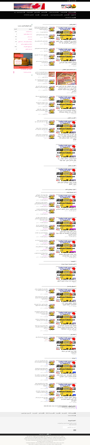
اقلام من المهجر (73, 131)
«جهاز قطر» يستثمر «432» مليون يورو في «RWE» (41, 55)
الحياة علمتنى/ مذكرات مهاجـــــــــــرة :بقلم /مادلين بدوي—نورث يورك (67, 159)
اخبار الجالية (73, 83)
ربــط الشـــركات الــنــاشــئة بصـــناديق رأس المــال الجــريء (42, 62)
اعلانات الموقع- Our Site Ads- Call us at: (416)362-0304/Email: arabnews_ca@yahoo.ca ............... (60, 406)
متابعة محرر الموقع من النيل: (26, 44)
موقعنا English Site (70, 17)
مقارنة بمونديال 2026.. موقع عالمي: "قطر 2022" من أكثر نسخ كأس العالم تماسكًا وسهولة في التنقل (41, 196)
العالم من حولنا (46, 36)
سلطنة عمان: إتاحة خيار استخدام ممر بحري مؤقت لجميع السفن (41, 240)
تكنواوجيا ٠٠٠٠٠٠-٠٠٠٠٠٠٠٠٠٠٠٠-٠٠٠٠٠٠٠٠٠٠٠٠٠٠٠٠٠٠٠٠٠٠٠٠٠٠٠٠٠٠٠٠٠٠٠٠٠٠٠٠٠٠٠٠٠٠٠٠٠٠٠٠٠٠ (60, 261)
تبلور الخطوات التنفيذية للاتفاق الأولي (41, 48)
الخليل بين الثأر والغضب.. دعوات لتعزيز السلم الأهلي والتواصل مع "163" (66, 42)
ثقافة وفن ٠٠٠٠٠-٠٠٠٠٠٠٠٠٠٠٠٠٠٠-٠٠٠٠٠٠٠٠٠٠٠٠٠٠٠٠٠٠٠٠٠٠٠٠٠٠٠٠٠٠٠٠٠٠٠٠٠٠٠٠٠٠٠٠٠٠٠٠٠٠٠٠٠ (59, 334)
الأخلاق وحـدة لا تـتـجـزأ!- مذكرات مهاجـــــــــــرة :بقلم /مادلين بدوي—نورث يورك (41, 122)
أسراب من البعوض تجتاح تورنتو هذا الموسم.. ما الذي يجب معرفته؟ (42, 103)
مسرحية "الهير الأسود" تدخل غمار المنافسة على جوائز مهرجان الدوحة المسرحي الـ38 (42, 226)
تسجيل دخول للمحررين (25, 413)
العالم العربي (73, 38)
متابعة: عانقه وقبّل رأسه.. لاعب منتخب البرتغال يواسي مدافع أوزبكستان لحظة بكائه (41, 362)
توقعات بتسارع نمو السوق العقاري (42, 34)
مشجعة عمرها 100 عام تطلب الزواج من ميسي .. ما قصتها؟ (41, 253)
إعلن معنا (64, 413)
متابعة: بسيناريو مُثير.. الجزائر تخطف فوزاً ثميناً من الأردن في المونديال (42, 391)
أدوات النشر (41, 413)
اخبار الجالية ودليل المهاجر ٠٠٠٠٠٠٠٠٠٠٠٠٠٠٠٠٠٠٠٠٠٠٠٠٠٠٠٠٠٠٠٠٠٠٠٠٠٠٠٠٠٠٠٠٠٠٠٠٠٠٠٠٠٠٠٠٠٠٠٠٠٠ (57, 69)
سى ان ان (30, 39)
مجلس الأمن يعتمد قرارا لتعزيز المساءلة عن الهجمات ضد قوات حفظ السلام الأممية (66, 233)
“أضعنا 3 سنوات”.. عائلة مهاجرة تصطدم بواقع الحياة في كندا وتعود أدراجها (42, 110)
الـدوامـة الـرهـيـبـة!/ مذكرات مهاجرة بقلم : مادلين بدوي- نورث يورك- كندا (42, 135)
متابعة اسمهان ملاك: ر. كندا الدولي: (25, 41)
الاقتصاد (74, 300)
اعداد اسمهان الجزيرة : (27, 34)
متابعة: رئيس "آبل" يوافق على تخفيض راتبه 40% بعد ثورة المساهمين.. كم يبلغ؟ (41, 290)
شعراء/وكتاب (29, 12)
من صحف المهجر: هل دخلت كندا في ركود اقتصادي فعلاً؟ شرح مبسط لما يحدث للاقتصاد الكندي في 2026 (41, 73)
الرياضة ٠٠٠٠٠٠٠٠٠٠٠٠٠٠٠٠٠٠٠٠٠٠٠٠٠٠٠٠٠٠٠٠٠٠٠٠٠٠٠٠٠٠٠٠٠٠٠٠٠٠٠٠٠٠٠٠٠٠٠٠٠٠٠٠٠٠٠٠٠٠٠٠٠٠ (60, 358)
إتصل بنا (57, 413)
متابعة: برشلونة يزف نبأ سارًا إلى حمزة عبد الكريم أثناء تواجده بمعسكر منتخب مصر (41, 376)
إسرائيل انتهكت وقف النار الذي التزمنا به (67, 63)
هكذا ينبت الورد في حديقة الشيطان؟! (69, 352)
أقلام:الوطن (36, 12)
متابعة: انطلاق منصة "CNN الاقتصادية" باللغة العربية (69, 304)
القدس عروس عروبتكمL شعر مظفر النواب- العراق (67, 183)
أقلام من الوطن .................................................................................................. (60, 166)
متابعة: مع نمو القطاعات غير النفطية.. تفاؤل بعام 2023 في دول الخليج (41, 319)
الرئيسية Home (71, 12)
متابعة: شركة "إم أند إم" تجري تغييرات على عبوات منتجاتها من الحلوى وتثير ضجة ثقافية (41, 327)
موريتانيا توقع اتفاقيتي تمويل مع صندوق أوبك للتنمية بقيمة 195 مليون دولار (41, 210)
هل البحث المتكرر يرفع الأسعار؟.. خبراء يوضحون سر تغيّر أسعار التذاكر (41, 80)
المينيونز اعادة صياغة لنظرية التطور (66, 281)
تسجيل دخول (73, 1)
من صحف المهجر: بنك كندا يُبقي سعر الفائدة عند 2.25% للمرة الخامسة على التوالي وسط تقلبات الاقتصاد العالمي (66, 88)
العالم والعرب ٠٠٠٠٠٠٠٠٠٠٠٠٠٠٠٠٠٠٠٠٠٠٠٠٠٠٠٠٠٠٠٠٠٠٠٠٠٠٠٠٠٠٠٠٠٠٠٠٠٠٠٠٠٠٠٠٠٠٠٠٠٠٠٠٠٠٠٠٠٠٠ (59, 24)
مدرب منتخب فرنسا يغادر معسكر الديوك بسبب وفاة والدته (67, 255)
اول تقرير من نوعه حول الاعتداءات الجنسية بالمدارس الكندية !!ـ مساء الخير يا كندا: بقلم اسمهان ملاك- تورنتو (67, 137)
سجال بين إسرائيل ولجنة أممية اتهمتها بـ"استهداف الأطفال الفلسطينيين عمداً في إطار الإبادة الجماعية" (41, 28)
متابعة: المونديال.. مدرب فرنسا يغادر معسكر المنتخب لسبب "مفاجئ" (66, 376)
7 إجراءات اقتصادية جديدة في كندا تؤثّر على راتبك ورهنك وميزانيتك (67, 111)
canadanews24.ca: (29, 31)
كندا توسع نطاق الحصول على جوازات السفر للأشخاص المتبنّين (41, 96)
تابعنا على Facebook (26, 69)
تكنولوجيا (73, 15)
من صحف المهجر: (28, 49)
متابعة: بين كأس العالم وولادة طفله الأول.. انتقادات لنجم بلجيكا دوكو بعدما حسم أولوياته (41, 385)
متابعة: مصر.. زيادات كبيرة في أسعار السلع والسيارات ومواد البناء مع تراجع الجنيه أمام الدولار (41, 298)
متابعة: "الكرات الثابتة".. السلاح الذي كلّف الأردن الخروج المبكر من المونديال (66, 399)
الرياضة (36, 15)
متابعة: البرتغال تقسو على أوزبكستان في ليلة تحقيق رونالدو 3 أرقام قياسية (41, 369)
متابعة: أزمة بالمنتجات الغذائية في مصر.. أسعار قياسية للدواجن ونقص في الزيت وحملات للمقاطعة (66, 327)
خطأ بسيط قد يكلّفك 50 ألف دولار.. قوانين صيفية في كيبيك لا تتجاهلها (41, 86)
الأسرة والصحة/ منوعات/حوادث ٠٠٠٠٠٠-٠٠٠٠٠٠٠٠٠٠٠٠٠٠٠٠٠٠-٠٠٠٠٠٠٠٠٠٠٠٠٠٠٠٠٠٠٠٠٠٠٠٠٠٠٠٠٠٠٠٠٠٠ (57, 264)
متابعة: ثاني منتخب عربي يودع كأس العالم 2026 (42, 398)
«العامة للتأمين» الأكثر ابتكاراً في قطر (41, 41)
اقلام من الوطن (73, 179)
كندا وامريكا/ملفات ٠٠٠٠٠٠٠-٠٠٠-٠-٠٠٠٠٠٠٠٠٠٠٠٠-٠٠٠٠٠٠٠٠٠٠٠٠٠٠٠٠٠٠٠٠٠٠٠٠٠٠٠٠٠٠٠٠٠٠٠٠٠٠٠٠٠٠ (58, 192)
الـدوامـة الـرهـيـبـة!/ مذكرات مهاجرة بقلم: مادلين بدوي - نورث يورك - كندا (41, 128)
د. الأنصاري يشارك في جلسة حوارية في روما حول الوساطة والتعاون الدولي (41, 203)
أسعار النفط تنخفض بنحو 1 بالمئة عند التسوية (41, 233)
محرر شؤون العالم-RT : (27, 47)
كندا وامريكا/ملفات (72, 206)
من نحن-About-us (50, 413)
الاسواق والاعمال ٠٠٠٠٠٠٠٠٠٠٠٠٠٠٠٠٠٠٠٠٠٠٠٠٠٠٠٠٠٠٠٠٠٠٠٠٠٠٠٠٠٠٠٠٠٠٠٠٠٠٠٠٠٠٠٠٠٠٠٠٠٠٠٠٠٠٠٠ (59, 286)
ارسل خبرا (34, 413)
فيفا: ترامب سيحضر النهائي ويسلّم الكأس (42, 247)
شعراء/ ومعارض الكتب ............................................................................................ (59, 189)
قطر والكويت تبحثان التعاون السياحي (66, 209)
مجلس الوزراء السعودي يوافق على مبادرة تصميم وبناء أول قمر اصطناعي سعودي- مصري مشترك (41, 219)
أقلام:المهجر (43, 12)
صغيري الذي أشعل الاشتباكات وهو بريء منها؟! (42, 337)
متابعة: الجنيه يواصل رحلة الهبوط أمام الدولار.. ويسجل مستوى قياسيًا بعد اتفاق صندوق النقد (41, 313)
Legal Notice (71, 415)
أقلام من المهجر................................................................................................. (60, 118)
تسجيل (68, 1)
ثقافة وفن (66, 15)
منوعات (74, 278)
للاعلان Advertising (28, 15)
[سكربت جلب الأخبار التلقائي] (43, 434)
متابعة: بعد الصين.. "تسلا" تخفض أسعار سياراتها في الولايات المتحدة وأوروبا (41, 304)
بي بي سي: (29, 37)
